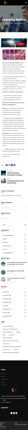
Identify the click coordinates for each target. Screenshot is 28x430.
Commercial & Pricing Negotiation (10, 329)
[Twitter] (9, 165)
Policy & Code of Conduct (21, 424)
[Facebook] (7, 165)
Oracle (14, 249)
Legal (16, 423)
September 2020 (14, 316)
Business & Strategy (14, 235)
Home (6, 23)
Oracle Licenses (6, 343)
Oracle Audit (11, 335)
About (3, 376)
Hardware (14, 242)
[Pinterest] (12, 165)
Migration (18, 332)
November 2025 (14, 298)
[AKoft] (6, 2)
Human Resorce (14, 245)
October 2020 (14, 312)
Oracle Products (6, 349)
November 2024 (14, 309)
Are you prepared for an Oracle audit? (16, 279)
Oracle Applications (14, 252)
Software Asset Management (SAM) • (11, 352)
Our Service (5, 379)
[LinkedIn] (14, 165)
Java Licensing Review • (8, 332)
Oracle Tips (15, 349)
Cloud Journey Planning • (8, 326)
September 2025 (14, 302)
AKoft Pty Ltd (3, 428)
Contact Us (4, 385)
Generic (11, 23)
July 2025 (14, 305)
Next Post (9, 178)
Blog (3, 382)
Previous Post (9, 170)
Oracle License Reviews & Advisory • (11, 340)
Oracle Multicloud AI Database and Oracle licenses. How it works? (17, 263)
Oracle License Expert (7, 338)
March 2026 (14, 292)
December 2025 (14, 295)
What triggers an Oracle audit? (15, 271)
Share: (2, 165)
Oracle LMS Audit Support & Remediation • (12, 346)
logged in (9, 195)
